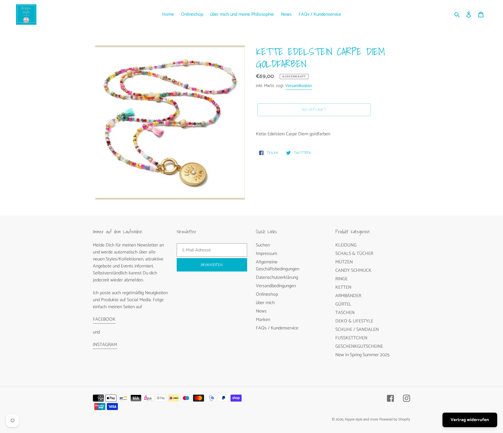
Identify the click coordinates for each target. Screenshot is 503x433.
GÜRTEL (343, 304)
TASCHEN (345, 313)
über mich (265, 303)
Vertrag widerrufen (470, 419)
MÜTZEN (344, 262)
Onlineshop (267, 294)
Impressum (266, 254)
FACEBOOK (104, 319)
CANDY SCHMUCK (353, 270)
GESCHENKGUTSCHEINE (359, 346)
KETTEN (343, 287)
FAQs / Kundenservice (277, 328)
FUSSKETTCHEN (351, 338)
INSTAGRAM (105, 345)
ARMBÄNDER (348, 296)
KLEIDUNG (346, 245)
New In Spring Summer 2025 (362, 355)
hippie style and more (361, 419)
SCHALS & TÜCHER (354, 254)
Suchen (263, 245)
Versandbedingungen (276, 286)
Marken (263, 320)
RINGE (341, 279)
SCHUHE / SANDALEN (357, 329)
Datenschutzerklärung (277, 277)
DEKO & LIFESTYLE (354, 321)
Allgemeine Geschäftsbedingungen (277, 265)
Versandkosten (298, 85)
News (261, 311)
